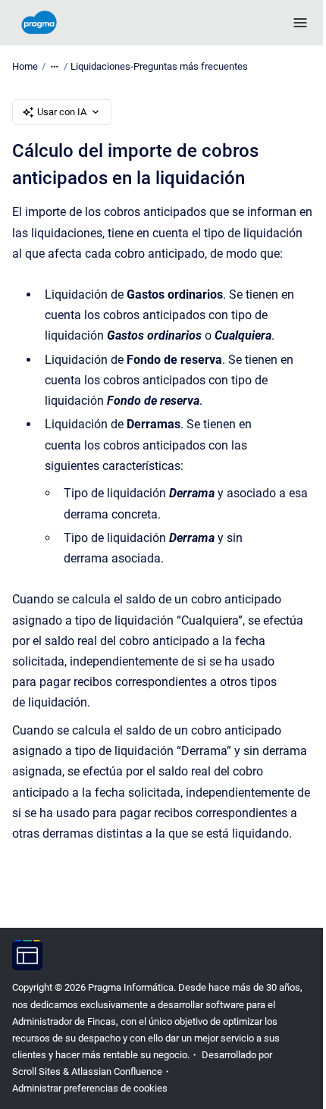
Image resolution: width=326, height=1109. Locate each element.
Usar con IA (61, 111)
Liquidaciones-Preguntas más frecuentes (159, 66)
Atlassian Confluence (116, 1071)
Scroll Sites (36, 1071)
